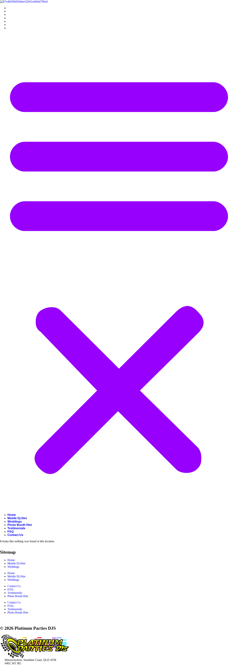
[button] (119, 271)
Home (11, 7)
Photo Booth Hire (19, 18)
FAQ (10, 24)
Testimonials (16, 21)
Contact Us (15, 28)
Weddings (14, 14)
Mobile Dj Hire (17, 11)
